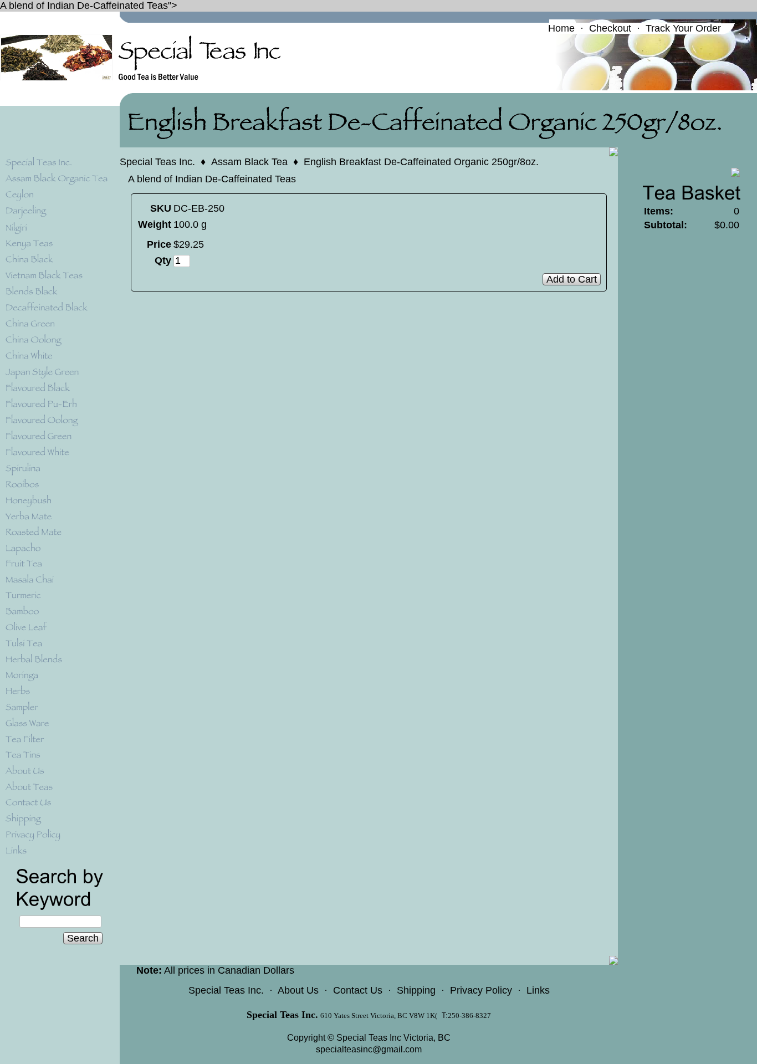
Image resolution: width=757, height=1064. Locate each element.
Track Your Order (683, 28)
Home (561, 28)
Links (538, 990)
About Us (298, 990)
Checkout (610, 28)
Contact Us (357, 990)
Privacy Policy (481, 990)
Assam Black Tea (249, 161)
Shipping (416, 990)
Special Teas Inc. (157, 161)
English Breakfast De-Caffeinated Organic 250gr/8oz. (421, 161)
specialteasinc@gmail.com (369, 1049)
